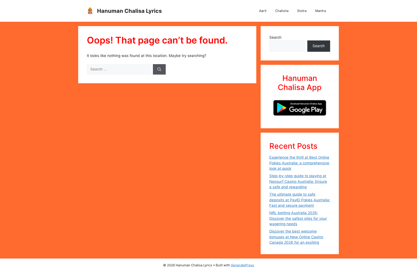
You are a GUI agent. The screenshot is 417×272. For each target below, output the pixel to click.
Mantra (320, 11)
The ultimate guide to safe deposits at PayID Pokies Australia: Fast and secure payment (299, 200)
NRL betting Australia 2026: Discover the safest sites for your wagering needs (298, 218)
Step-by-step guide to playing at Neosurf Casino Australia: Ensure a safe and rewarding (298, 181)
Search (275, 37)
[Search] (159, 69)
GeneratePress (242, 265)
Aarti (262, 11)
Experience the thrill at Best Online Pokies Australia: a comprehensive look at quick (299, 163)
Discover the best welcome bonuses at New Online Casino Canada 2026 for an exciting (296, 237)
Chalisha (281, 11)
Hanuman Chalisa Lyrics (129, 11)
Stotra (301, 11)
